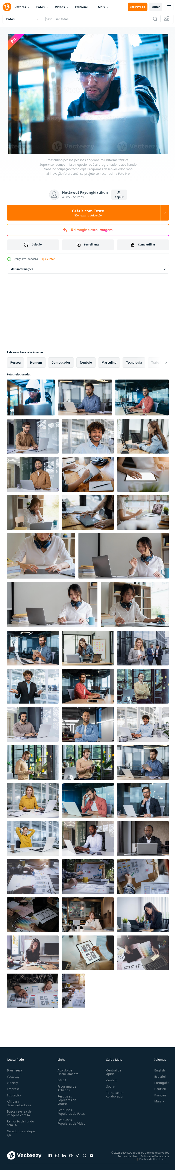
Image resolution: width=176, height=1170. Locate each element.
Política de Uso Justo (149, 1158)
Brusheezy (14, 1069)
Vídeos (60, 7)
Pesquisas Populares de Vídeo (66, 1122)
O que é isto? (47, 259)
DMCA (61, 1079)
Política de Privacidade (151, 1155)
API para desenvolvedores (19, 1102)
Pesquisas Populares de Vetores (66, 1099)
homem (36, 362)
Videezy (12, 1082)
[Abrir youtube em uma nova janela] (91, 1154)
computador (61, 362)
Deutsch (157, 1088)
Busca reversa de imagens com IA (19, 1112)
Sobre (109, 1085)
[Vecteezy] (7, 7)
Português (158, 1082)
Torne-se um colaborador (114, 1093)
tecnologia (134, 362)
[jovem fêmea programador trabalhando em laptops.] (143, 435)
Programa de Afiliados (66, 1087)
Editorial (81, 7)
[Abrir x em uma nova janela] (84, 1154)
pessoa (15, 362)
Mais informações (22, 268)
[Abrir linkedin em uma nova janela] (64, 1154)
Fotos (40, 7)
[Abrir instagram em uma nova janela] (57, 1154)
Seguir (119, 197)
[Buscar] (155, 19)
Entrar (156, 7)
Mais (101, 7)
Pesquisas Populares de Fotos (70, 1110)
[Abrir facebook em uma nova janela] (50, 1154)
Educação (14, 1094)
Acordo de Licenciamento (67, 1071)
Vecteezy (13, 1075)
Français (157, 1094)
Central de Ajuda (112, 1071)
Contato (110, 1079)
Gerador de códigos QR (21, 1132)
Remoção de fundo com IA (20, 1122)
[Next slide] (159, 362)
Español (156, 1075)
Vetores (20, 7)
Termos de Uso (124, 1155)
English (156, 1069)
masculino (109, 362)
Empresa (13, 1088)
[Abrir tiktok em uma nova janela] (77, 1154)
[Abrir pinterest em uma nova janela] (71, 1154)
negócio (86, 362)
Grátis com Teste (88, 212)
